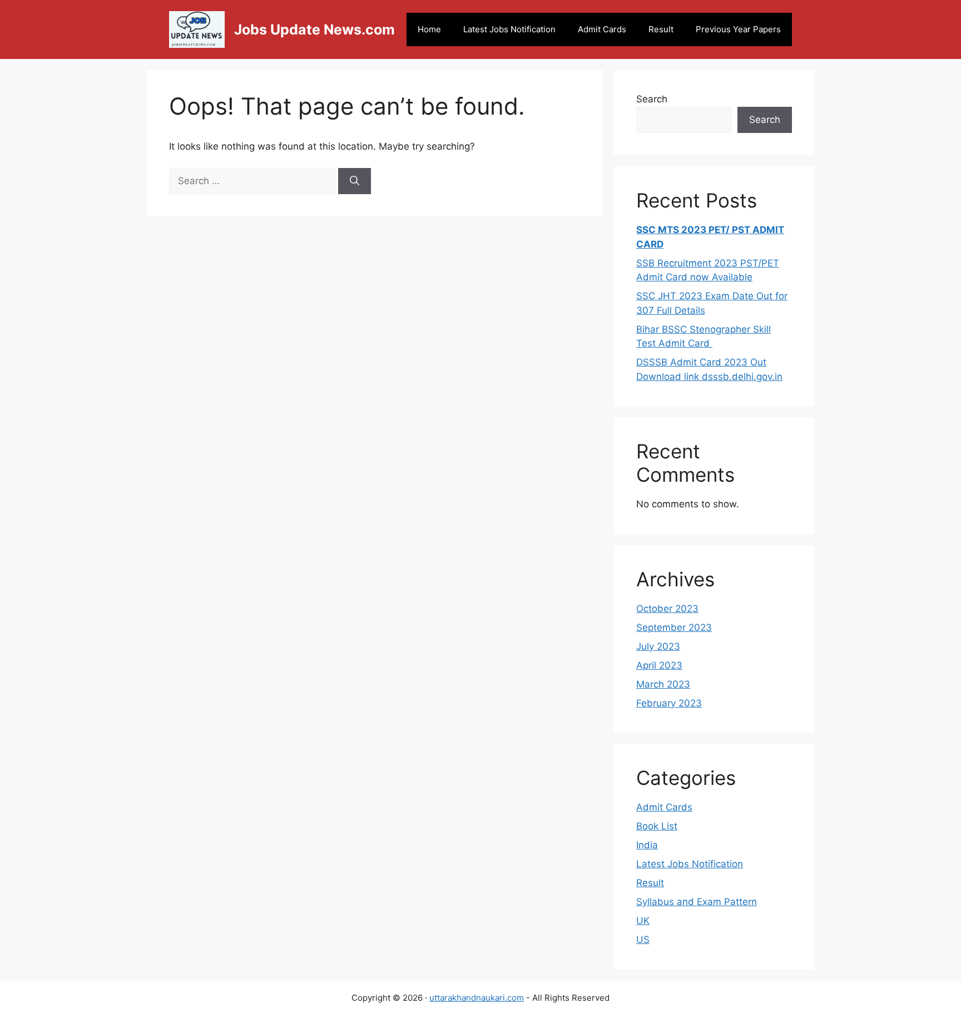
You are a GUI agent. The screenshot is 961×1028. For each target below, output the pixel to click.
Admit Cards (602, 29)
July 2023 (658, 646)
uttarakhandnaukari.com (476, 997)
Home (429, 29)
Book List (656, 826)
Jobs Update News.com (314, 29)
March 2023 (663, 684)
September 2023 (674, 627)
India (647, 845)
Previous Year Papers (738, 29)
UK (643, 920)
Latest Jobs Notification (509, 29)
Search (651, 99)
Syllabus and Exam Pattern (696, 901)
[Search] (354, 181)
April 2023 (659, 665)
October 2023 (667, 608)
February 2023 (669, 703)
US (643, 939)
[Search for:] (253, 180)
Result (660, 29)
